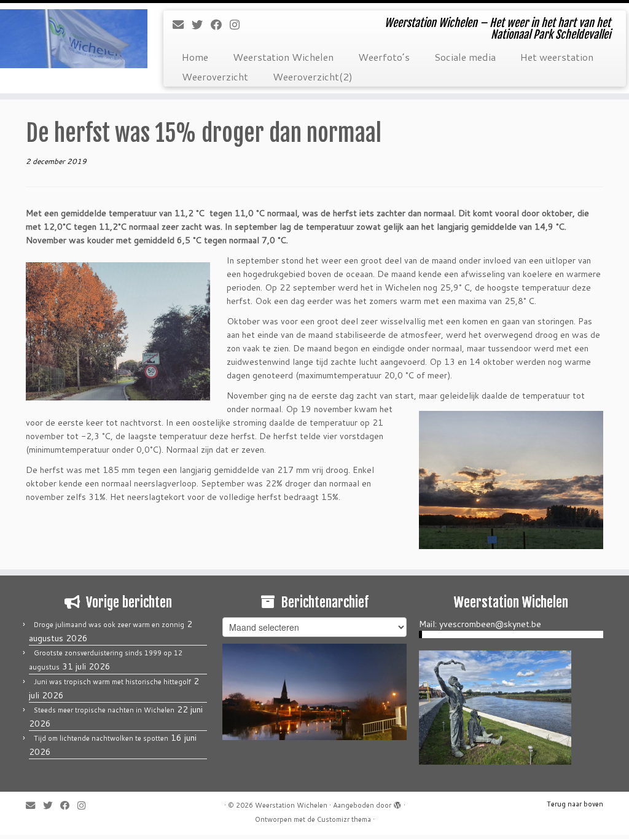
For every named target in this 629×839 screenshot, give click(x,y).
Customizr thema (344, 819)
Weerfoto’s (384, 57)
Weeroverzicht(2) (313, 76)
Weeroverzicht (215, 76)
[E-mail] (182, 25)
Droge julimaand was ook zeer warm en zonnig (109, 625)
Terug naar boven (575, 804)
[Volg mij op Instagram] (239, 25)
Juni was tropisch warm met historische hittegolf (112, 682)
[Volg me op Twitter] (201, 25)
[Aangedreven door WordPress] (397, 802)
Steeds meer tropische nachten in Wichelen (104, 710)
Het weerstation (556, 57)
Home (195, 57)
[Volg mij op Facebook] (220, 25)
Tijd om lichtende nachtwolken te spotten (101, 738)
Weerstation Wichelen (283, 57)
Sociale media (465, 57)
